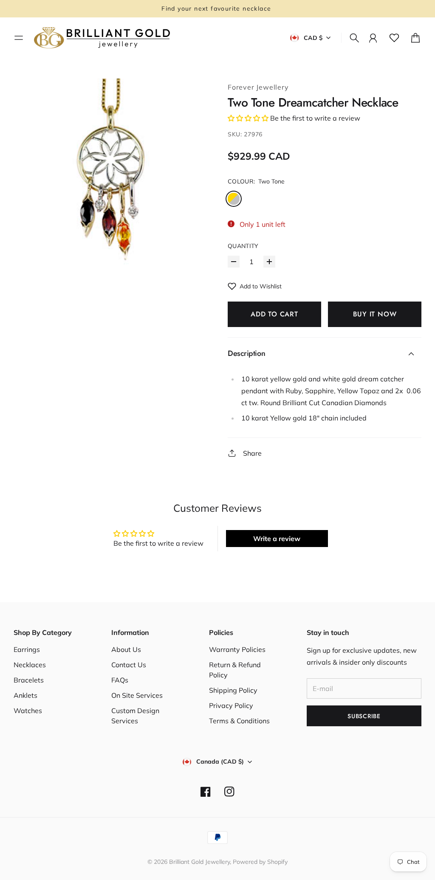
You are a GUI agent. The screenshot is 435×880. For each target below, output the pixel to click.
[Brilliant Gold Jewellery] (102, 37)
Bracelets (29, 680)
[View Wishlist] (394, 37)
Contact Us (128, 664)
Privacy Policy (231, 705)
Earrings (27, 649)
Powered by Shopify (260, 862)
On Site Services (137, 695)
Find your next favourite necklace (217, 8)
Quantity (243, 246)
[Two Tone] (234, 199)
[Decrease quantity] (234, 262)
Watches (28, 710)
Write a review (276, 538)
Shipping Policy (233, 690)
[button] (248, 118)
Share (252, 453)
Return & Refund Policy (235, 669)
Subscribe (363, 716)
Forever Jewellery (258, 87)
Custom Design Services (135, 715)
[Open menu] (19, 37)
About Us (126, 649)
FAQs (119, 680)
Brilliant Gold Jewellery (199, 862)
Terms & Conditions (239, 720)
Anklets (25, 695)
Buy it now (375, 314)
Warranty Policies (237, 649)
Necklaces (30, 664)
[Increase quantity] (269, 262)
